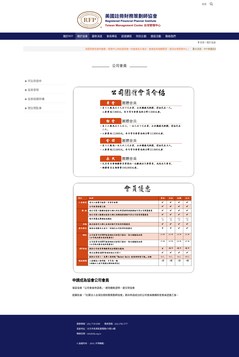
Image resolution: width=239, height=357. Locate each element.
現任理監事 (35, 108)
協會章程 (33, 90)
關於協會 (211, 42)
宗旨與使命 (35, 81)
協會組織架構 (36, 99)
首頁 (202, 42)
